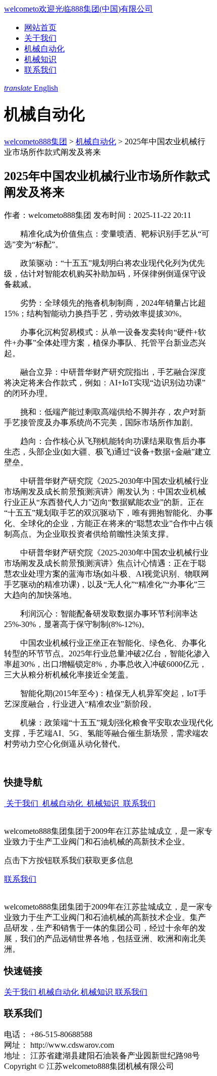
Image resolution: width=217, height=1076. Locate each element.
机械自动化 (44, 48)
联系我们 (40, 70)
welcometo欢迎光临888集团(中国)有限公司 (78, 9)
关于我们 (40, 38)
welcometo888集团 (35, 141)
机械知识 (40, 59)
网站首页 (40, 27)
